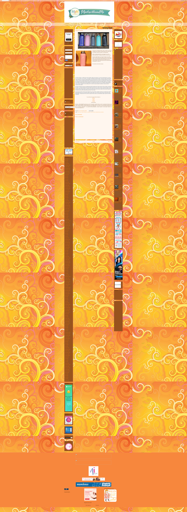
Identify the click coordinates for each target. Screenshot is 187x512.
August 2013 (67, 163)
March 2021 (67, 295)
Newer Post (77, 141)
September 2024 (67, 349)
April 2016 (66, 213)
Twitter (93, 99)
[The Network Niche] (68, 433)
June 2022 (66, 316)
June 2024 (66, 344)
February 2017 (67, 228)
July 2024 (66, 346)
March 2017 (67, 230)
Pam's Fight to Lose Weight (86, 23)
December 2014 (67, 188)
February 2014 (67, 172)
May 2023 (66, 327)
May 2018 (66, 251)
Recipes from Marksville (110, 23)
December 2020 (67, 290)
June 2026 (66, 377)
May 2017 (66, 233)
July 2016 (66, 217)
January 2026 (67, 369)
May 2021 (66, 298)
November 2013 (67, 168)
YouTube (93, 101)
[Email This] (89, 110)
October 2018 (67, 259)
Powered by (66, 43)
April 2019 (66, 268)
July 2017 (66, 236)
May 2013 (66, 160)
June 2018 (66, 253)
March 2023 (67, 324)
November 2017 (67, 242)
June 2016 (66, 216)
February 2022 (67, 312)
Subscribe (69, 39)
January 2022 (67, 310)
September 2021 (67, 304)
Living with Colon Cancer (75, 23)
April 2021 (66, 296)
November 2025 (67, 367)
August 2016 (67, 219)
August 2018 (67, 256)
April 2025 (66, 358)
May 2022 (66, 315)
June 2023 (66, 329)
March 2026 (67, 372)
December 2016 (67, 225)
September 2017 (67, 239)
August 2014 (67, 182)
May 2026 (66, 375)
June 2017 (66, 234)
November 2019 (67, 279)
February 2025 (67, 355)
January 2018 (67, 245)
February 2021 (67, 293)
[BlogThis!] (90, 110)
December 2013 (67, 169)
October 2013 (67, 166)
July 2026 (66, 378)
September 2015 (67, 202)
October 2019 (67, 278)
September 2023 (67, 332)
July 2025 (66, 361)
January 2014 (67, 171)
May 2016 (66, 214)
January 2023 (67, 321)
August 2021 (67, 302)
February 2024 (67, 338)
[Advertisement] (68, 83)
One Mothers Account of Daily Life (98, 23)
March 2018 (67, 248)
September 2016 (67, 220)
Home (94, 141)
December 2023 (67, 335)
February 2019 (67, 265)
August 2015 (67, 200)
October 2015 (67, 203)
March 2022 (67, 313)
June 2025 (66, 360)
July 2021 (66, 301)
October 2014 (67, 185)
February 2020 (67, 284)
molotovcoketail (93, 505)
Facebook (93, 98)
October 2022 (67, 318)
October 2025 (67, 366)
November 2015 (67, 205)
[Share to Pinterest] (92, 110)
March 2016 (67, 211)
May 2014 (66, 177)
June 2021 (66, 299)
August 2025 (67, 363)
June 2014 (66, 179)
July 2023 (66, 330)
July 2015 (66, 199)
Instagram (93, 100)
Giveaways (67, 23)
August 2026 (67, 380)
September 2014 (67, 183)
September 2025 (67, 364)
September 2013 (67, 165)
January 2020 (67, 282)
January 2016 (67, 208)
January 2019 (67, 264)
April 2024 (66, 341)
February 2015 (67, 191)
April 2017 (66, 231)
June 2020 (66, 285)
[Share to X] (91, 110)
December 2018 (67, 262)
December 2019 (67, 281)
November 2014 (67, 186)
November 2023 (67, 333)
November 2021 (67, 307)
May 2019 (66, 270)
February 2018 (67, 247)
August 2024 (67, 347)
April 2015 (66, 194)
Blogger (100, 505)
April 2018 (66, 250)
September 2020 (67, 287)
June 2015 (66, 197)
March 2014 (67, 174)
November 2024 (67, 352)
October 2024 (67, 350)
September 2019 (67, 276)
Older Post (110, 141)
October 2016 (67, 222)
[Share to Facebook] (92, 110)
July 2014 (66, 180)
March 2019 (67, 267)
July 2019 (66, 273)
